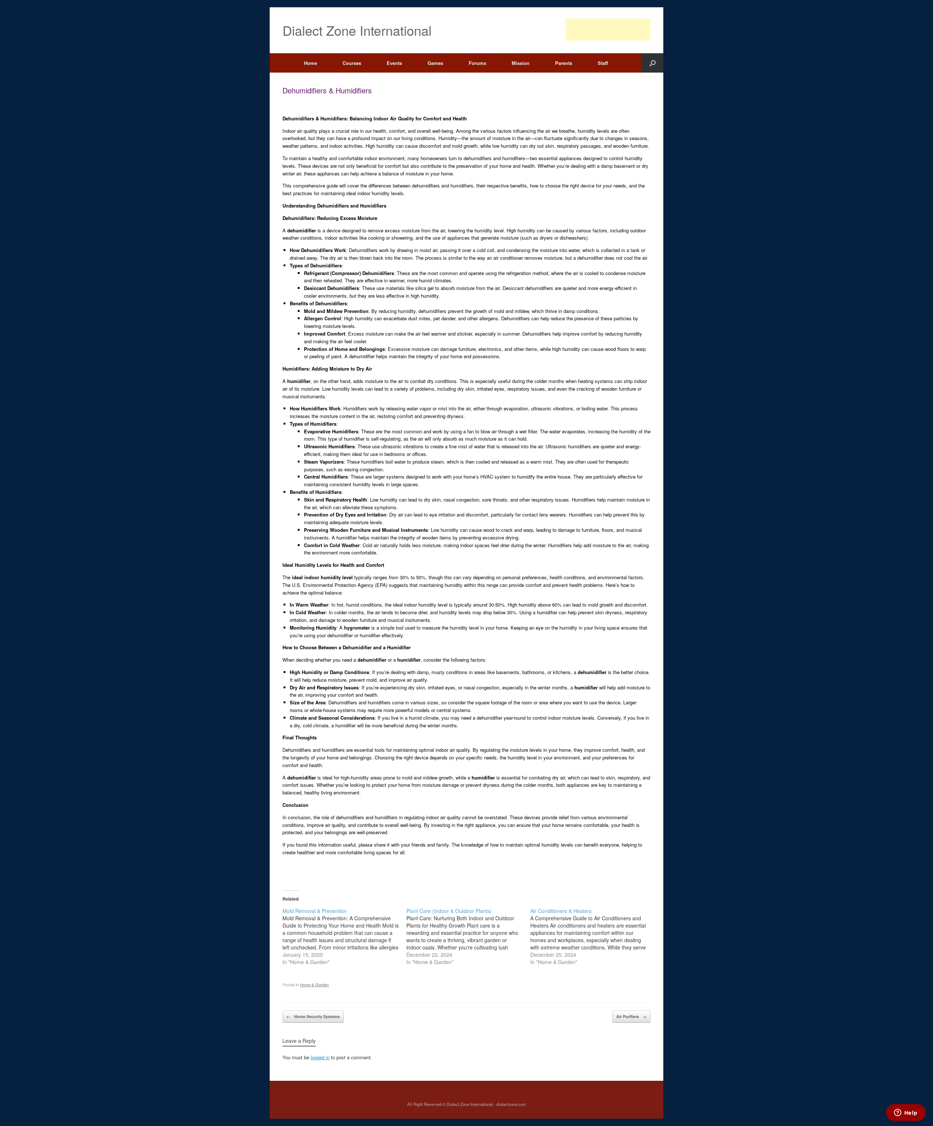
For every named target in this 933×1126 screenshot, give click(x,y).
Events (394, 62)
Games (435, 62)
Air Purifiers (631, 1016)
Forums (477, 62)
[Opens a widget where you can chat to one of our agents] (906, 1113)
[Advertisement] (608, 29)
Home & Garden (314, 984)
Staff (603, 62)
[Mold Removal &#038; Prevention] (344, 936)
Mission (521, 62)
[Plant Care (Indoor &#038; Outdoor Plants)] (468, 936)
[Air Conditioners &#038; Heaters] (592, 936)
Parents (563, 62)
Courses (352, 62)
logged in (320, 1057)
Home (310, 62)
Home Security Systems (313, 1016)
